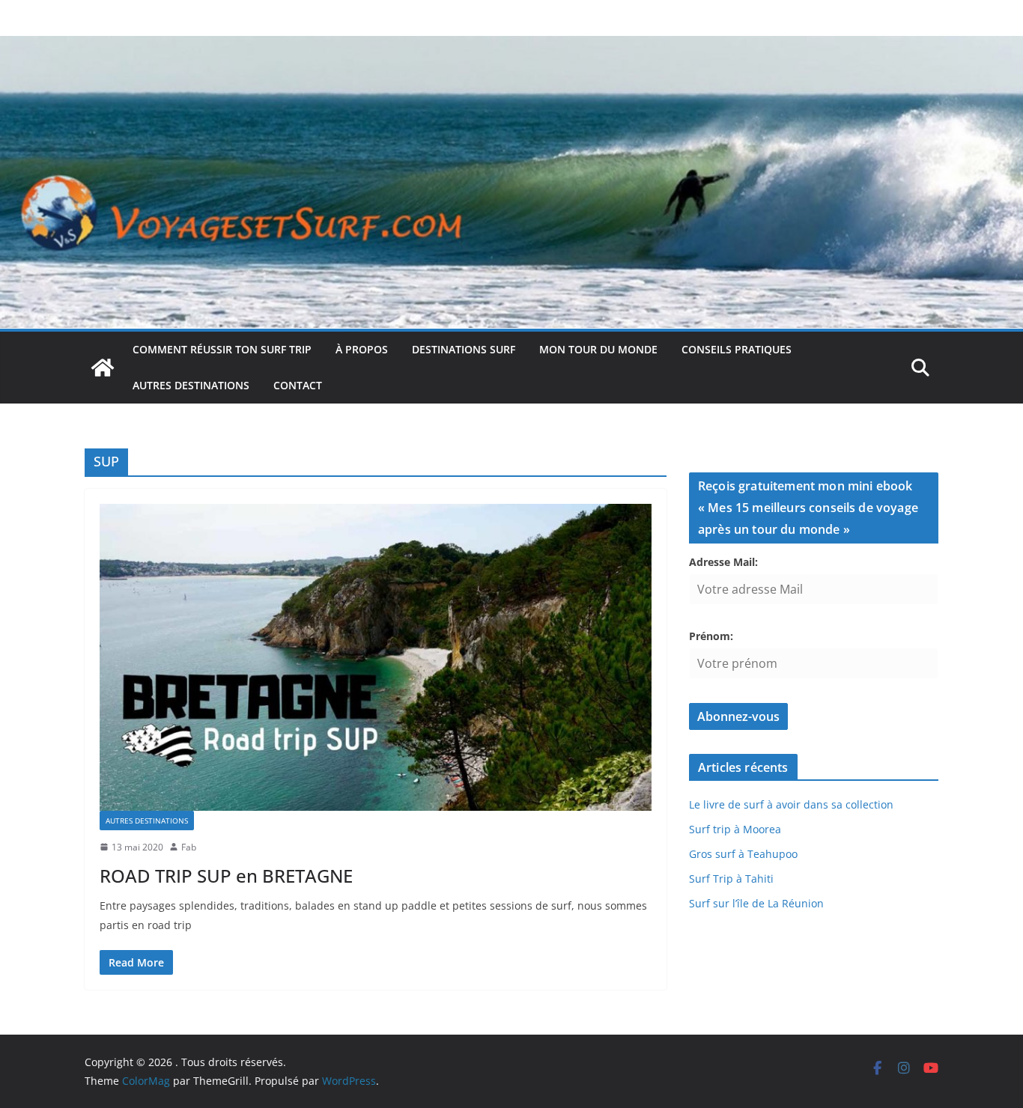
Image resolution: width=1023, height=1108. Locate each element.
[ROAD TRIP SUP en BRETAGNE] (376, 657)
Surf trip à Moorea (735, 829)
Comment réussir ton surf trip (222, 349)
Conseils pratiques (737, 349)
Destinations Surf (463, 349)
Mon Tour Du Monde (598, 349)
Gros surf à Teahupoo (743, 854)
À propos (362, 349)
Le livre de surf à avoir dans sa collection (791, 804)
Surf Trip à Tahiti (731, 878)
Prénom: (711, 636)
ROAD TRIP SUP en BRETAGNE (226, 875)
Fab (188, 847)
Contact (297, 385)
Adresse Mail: (723, 562)
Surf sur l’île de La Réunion (756, 903)
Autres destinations (191, 385)
